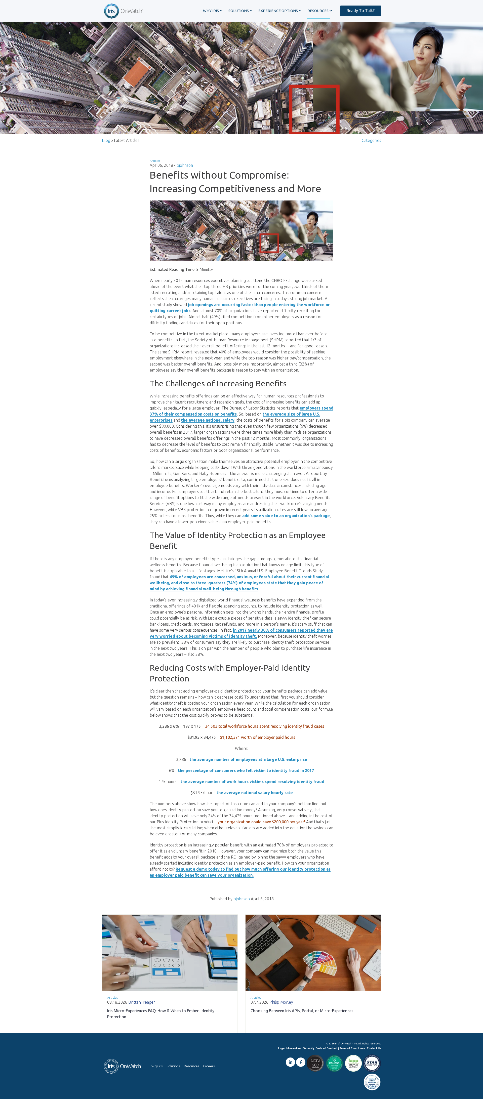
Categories (371, 140)
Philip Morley (281, 1002)
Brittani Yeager (141, 1002)
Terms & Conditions (352, 1048)
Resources (191, 1066)
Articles (155, 160)
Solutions (173, 1066)
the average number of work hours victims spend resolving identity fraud (252, 781)
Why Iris (157, 1066)
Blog (106, 140)
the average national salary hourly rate (255, 792)
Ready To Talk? (361, 10)
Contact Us (374, 1048)
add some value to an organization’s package (286, 515)
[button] (212, 11)
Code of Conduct (326, 1048)
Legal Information (289, 1048)
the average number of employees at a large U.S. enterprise (248, 759)
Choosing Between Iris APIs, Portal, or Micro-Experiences (302, 1010)
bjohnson (185, 165)
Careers (209, 1066)
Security (308, 1048)
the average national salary (207, 420)
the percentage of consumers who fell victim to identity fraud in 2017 (246, 770)
